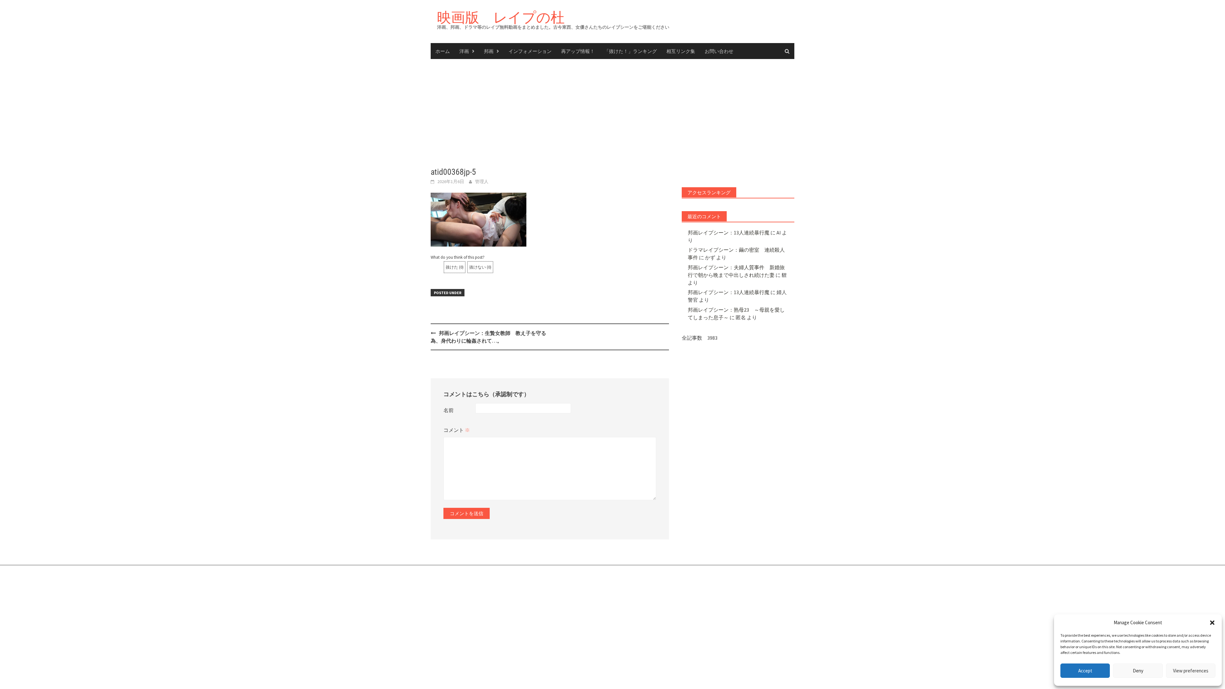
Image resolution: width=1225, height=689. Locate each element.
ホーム (442, 51)
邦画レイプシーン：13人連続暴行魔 (728, 232)
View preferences (1190, 671)
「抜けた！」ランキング (630, 51)
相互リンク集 (680, 51)
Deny (1138, 671)
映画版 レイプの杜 (501, 17)
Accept (1085, 671)
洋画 (464, 51)
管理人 (481, 181)
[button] (1212, 622)
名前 (448, 410)
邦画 (489, 51)
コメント (456, 430)
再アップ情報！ (578, 51)
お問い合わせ (719, 51)
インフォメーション (530, 51)
